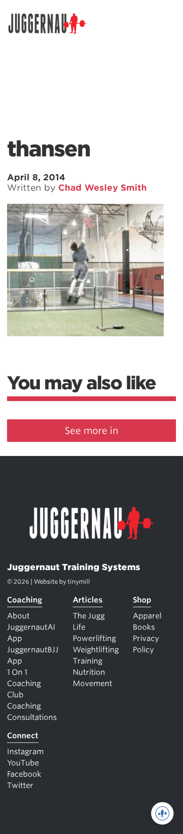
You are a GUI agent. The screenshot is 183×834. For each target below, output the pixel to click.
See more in (91, 430)
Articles (88, 599)
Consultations (32, 717)
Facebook (24, 774)
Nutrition (89, 672)
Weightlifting (96, 649)
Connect (22, 735)
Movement (92, 683)
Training (87, 660)
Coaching (24, 599)
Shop (142, 599)
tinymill (79, 581)
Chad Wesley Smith (102, 188)
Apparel (147, 615)
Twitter (20, 785)
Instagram (25, 751)
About (18, 615)
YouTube (23, 762)
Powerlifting (94, 638)
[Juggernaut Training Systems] (52, 23)
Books (144, 627)
